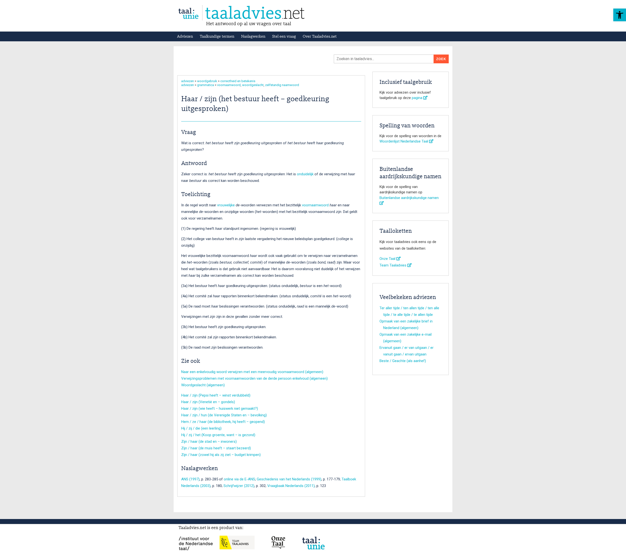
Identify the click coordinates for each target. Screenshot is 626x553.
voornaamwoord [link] (229, 85)
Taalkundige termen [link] (217, 37)
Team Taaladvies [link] (393, 265)
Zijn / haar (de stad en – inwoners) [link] (209, 441)
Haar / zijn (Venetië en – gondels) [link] (208, 402)
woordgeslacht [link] (253, 85)
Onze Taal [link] (388, 258)
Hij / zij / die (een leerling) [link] (201, 428)
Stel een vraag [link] (284, 37)
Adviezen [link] (185, 37)
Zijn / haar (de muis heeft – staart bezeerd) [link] (216, 448)
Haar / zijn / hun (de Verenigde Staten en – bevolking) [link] (224, 415)
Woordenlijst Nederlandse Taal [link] (404, 141)
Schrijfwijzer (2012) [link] (239, 486)
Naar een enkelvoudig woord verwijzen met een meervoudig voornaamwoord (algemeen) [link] (252, 372)
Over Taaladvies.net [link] (320, 37)
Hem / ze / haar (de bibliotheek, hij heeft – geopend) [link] (223, 422)
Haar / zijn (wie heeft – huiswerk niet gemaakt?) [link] (219, 408)
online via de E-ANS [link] (239, 479)
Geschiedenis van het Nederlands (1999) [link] (289, 479)
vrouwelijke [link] (226, 205)
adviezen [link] (187, 81)
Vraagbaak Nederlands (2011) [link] (291, 486)
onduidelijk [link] (305, 174)
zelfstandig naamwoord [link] (282, 85)
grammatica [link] (205, 85)
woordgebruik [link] (207, 81)
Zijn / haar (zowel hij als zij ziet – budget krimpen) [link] (221, 455)
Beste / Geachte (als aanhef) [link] (403, 361)
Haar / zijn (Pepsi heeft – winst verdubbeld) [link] (215, 395)
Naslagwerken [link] (253, 37)
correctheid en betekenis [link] (237, 81)
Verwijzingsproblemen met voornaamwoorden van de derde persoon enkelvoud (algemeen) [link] (254, 378)
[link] (619, 15)
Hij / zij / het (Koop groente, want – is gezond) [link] (218, 435)
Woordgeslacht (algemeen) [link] (203, 385)
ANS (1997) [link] (190, 479)
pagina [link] (417, 98)
